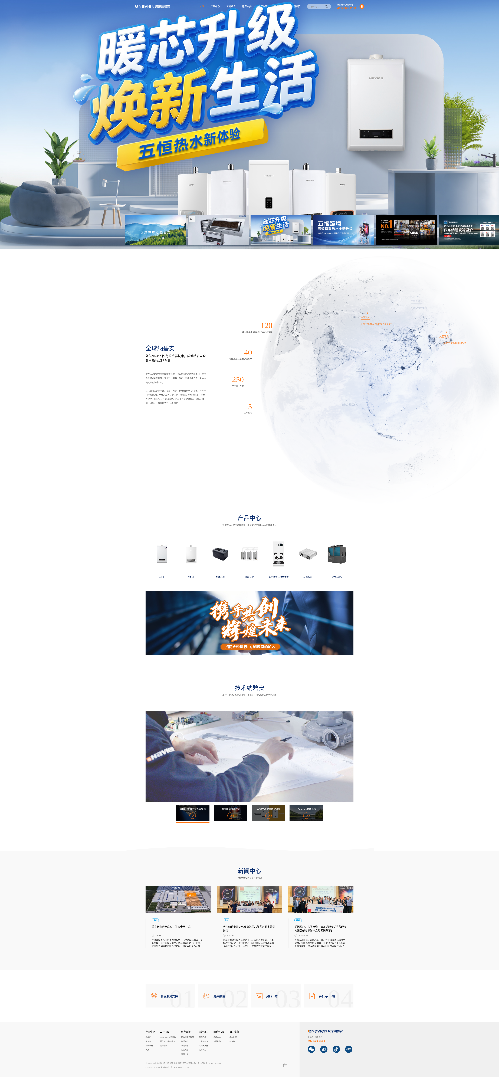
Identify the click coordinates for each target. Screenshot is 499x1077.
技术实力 (202, 1050)
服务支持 (247, 6)
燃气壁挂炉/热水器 (167, 1041)
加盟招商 (296, 6)
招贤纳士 (233, 1041)
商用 (147, 1050)
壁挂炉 (148, 1037)
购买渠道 (184, 1050)
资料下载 (184, 1054)
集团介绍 (202, 1037)
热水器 (148, 1041)
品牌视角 (217, 1041)
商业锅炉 (163, 1046)
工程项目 (231, 6)
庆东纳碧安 (203, 1041)
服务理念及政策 (187, 1037)
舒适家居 (149, 1046)
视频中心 (217, 1037)
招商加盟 (233, 1037)
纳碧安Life (279, 6)
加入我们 (234, 1031)
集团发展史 (203, 1046)
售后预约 (184, 1041)
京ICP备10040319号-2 (180, 1067)
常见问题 (184, 1046)
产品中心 (215, 6)
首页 (201, 6)
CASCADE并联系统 (168, 1037)
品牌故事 (262, 6)
